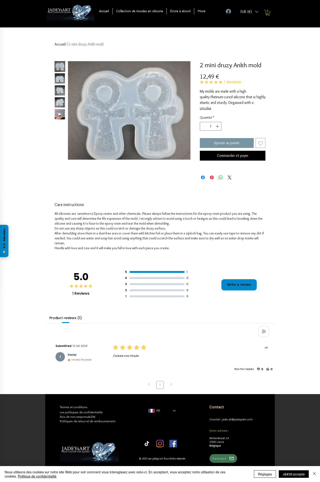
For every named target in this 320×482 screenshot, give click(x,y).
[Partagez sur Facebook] (203, 177)
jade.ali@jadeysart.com (237, 419)
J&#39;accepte (294, 474)
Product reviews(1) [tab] (65, 318)
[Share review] (266, 347)
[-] (230, 11)
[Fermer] (314, 474)
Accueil (60, 44)
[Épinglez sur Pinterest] (212, 177)
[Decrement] (203, 126)
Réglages (265, 474)
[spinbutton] (210, 126)
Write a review (239, 284)
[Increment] (218, 126)
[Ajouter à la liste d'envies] (260, 143)
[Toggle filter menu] (263, 331)
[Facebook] (173, 443)
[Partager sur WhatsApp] (220, 177)
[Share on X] (229, 177)
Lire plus (205, 108)
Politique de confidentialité (37, 476)
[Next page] (171, 384)
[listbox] (249, 11)
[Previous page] (149, 384)
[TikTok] (147, 443)
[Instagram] (160, 443)
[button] (140, 11)
